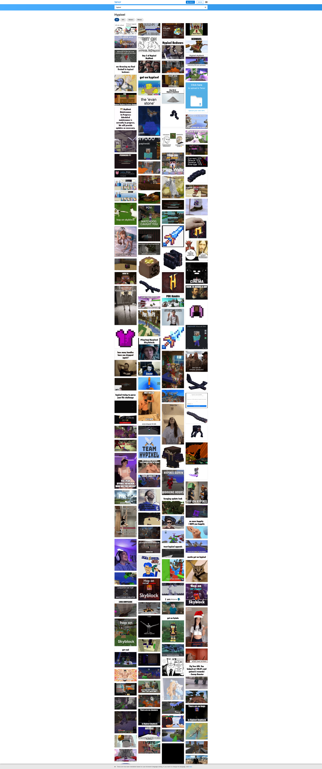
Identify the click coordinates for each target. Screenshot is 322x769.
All (117, 19)
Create (191, 2)
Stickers (131, 19)
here (190, 766)
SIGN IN (200, 2)
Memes (140, 19)
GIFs (123, 19)
